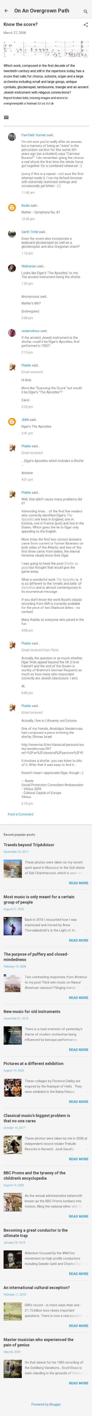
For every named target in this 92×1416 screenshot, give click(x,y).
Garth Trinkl (29, 232)
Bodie (25, 206)
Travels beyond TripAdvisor (29, 844)
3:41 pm (27, 433)
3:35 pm (27, 407)
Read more (78, 883)
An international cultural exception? (37, 1287)
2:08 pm (27, 318)
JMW (25, 420)
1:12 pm (27, 253)
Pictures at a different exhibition (33, 1063)
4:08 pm (27, 630)
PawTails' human (33, 135)
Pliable (26, 365)
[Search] (85, 12)
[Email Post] (6, 119)
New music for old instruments (32, 1011)
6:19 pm (27, 804)
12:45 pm (28, 219)
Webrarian (28, 266)
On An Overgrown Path (41, 11)
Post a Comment (20, 814)
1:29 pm (27, 284)
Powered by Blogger (46, 1404)
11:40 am (28, 193)
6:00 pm (27, 693)
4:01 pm (27, 480)
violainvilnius (30, 331)
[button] (85, 25)
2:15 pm (27, 352)
